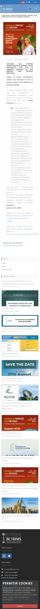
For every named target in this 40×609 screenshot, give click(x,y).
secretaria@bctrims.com (11, 569)
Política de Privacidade (11, 575)
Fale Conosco (7, 270)
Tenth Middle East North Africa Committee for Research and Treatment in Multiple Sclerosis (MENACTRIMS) (17, 406)
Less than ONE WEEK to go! (11, 433)
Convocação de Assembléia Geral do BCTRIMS (17, 329)
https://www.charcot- (25, 216)
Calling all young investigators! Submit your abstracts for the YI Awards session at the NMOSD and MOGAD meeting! (19, 488)
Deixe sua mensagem (11, 572)
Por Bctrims (17, 286)
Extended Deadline (8, 309)
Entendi (20, 606)
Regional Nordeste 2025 (10, 354)
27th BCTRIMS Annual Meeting (12, 378)
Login (35, 2)
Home (4, 263)
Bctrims (11, 59)
